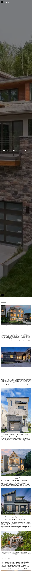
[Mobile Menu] (30, 2)
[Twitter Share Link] (3, 305)
